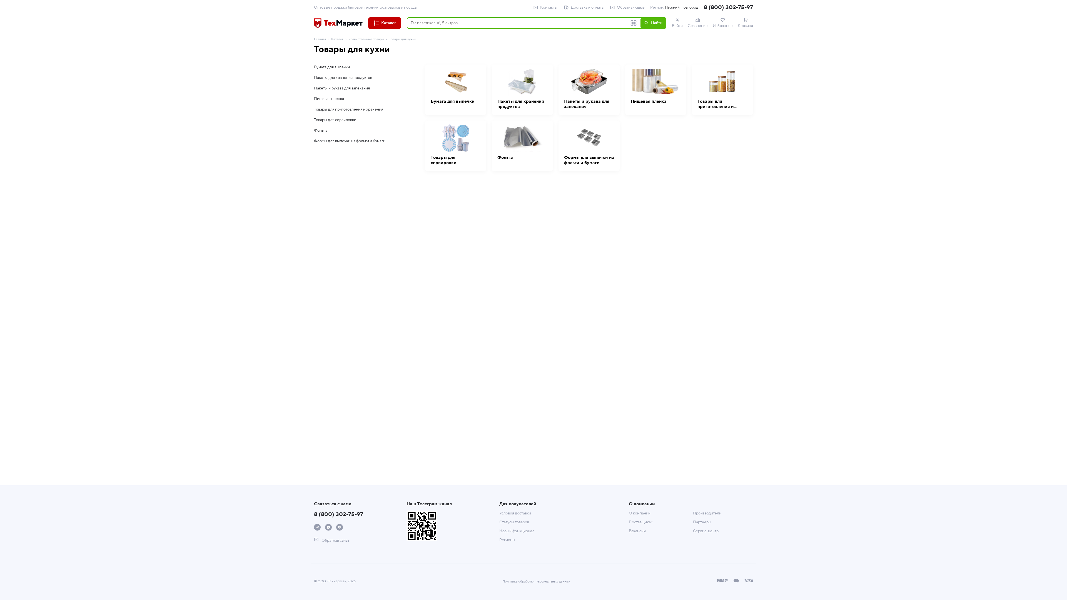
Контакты (548, 7)
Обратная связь (631, 7)
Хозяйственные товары (366, 39)
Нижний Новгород (681, 7)
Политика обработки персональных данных (536, 581)
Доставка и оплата (587, 7)
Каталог (337, 39)
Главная (320, 39)
